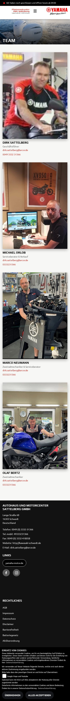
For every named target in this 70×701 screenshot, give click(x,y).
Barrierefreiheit (11, 629)
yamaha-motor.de (14, 562)
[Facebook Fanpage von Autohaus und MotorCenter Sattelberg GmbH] (6, 572)
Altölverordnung (11, 640)
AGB (5, 607)
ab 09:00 (52, 2)
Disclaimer (8, 624)
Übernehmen (13, 695)
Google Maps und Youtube (17, 676)
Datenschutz (9, 618)
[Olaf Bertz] (35, 425)
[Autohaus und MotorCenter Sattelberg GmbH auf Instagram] (16, 572)
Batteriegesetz (10, 635)
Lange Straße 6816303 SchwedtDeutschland (11, 519)
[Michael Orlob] (35, 205)
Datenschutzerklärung (15, 662)
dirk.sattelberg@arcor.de (15, 149)
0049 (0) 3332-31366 (22, 529)
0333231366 (9, 264)
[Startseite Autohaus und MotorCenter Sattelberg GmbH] (57, 11)
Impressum (8, 613)
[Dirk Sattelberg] (35, 95)
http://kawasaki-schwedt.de (27, 542)
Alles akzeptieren (39, 695)
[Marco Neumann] (35, 315)
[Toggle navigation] (35, 11)
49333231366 (21, 533)
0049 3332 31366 (12, 154)
